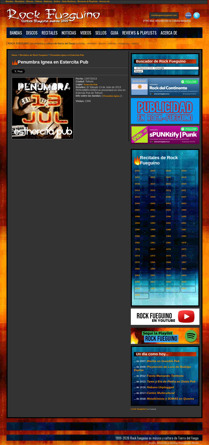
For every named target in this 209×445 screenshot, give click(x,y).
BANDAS (16, 33)
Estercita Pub (90, 84)
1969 (152, 262)
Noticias (48, 1)
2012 (168, 190)
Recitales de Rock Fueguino (34, 55)
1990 (137, 229)
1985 (152, 236)
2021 (152, 177)
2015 (183, 184)
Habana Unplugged (160, 387)
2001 (152, 210)
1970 (137, 262)
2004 (168, 203)
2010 (137, 197)
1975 (183, 249)
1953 (152, 288)
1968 (168, 262)
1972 (168, 256)
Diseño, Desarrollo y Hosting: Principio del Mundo (173, 443)
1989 (152, 229)
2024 (168, 171)
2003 (183, 203)
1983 (183, 236)
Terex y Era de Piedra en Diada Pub (171, 381)
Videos (38, 1)
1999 (183, 210)
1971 (183, 256)
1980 (168, 243)
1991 (183, 223)
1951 (183, 288)
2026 (137, 171)
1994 (137, 223)
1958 (137, 282)
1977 (152, 249)
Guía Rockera (69, 1)
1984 (168, 236)
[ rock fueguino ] (139, 409)
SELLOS (101, 33)
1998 (137, 216)
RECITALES (50, 33)
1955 (183, 282)
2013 (152, 190)
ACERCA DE (169, 33)
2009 (152, 197)
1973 (152, 256)
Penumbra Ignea (111, 96)
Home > (16, 55)
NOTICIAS (69, 33)
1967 (183, 262)
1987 (183, 229)
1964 (168, 269)
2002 (137, 210)
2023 (183, 171)
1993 (152, 223)
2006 (137, 203)
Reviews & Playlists (88, 1)
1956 (168, 282)
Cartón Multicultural (161, 393)
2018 (137, 184)
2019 (183, 177)
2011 (183, 190)
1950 (137, 295)
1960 (168, 275)
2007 (183, 197)
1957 (152, 282)
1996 (168, 216)
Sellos (57, 1)
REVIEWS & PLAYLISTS (139, 33)
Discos (29, 1)
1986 (137, 236)
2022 (137, 177)
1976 (168, 249)
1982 (137, 243)
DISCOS (32, 33)
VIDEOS (85, 33)
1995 (183, 216)
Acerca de (104, 1)
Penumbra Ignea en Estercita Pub (67, 55)
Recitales (19, 1)
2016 (168, 184)
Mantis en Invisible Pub (163, 361)
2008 (168, 197)
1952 (168, 288)
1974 (137, 256)
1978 (137, 249)
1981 (152, 243)
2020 (168, 177)
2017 (152, 184)
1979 (183, 243)
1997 (152, 216)
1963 (183, 269)
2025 (152, 171)
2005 (152, 203)
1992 (168, 223)
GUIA (114, 33)
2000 (168, 210)
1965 (152, 269)
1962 (137, 275)
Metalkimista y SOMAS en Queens (170, 398)
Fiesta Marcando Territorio (165, 375)
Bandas (9, 1)
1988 (168, 229)
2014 (137, 190)
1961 (152, 275)
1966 (137, 269)
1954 (137, 288)
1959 (183, 275)
